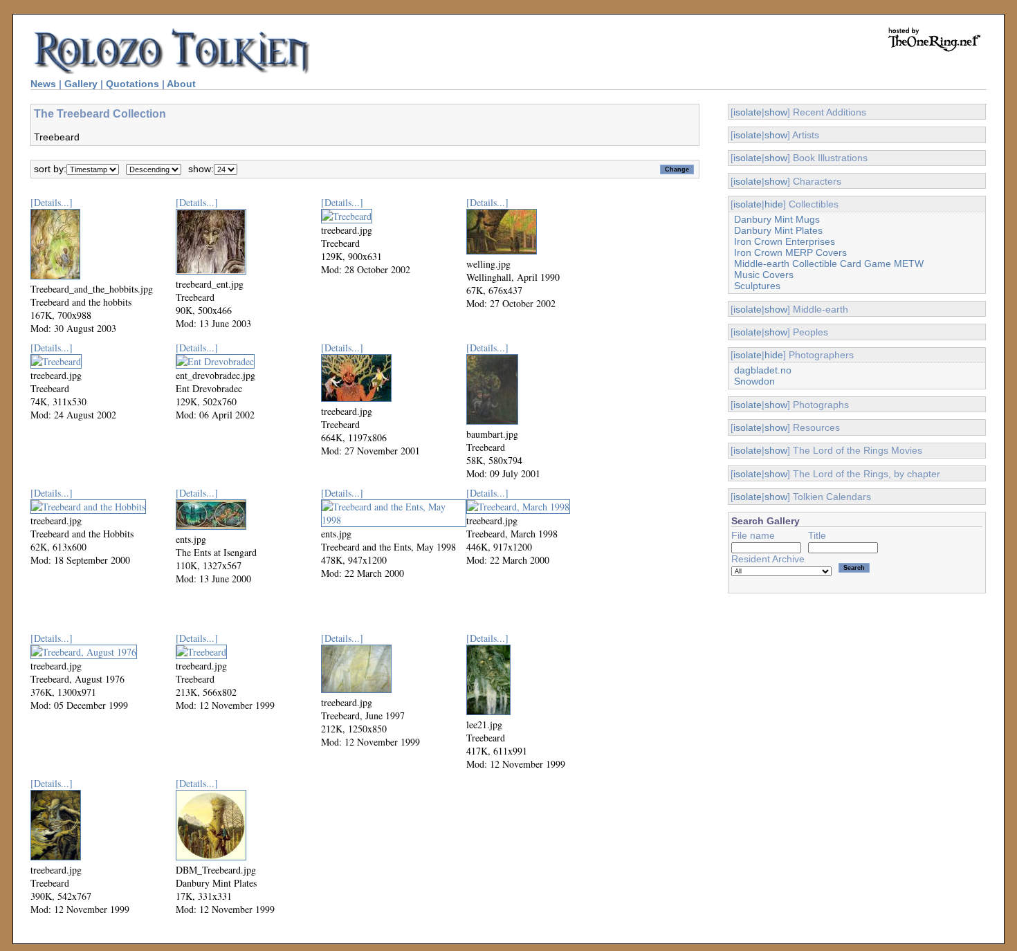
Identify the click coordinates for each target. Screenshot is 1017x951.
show (775, 112)
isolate (747, 112)
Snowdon (754, 381)
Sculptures (757, 285)
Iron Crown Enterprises (784, 241)
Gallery (81, 83)
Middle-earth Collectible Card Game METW (829, 263)
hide (773, 204)
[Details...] (51, 202)
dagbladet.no (762, 370)
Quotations (132, 83)
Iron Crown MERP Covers (790, 252)
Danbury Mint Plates (778, 230)
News (43, 83)
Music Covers (764, 274)
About (181, 83)
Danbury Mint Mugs (777, 219)
